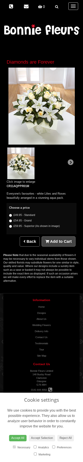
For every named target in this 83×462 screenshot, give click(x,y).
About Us (41, 319)
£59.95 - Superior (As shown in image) (37, 226)
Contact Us (41, 337)
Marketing (44, 454)
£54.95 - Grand (23, 220)
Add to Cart (60, 241)
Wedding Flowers (41, 325)
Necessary (23, 447)
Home (41, 307)
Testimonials (41, 343)
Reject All (66, 438)
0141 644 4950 (39, 389)
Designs (41, 313)
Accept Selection (42, 438)
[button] (21, 163)
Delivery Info (41, 331)
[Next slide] (70, 162)
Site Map (41, 355)
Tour (41, 349)
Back (30, 241)
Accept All (17, 438)
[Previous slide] (12, 162)
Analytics (43, 447)
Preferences (63, 447)
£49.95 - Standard (24, 215)
